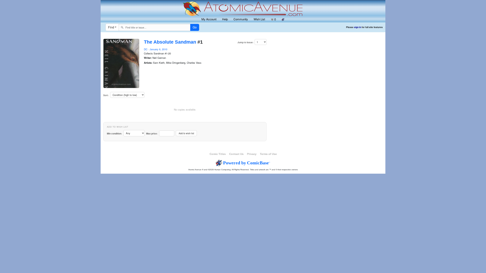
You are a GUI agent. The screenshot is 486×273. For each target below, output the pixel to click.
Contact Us (236, 153)
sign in (357, 27)
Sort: (106, 95)
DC (145, 49)
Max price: (152, 133)
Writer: (148, 57)
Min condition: (114, 133)
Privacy (251, 153)
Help (225, 19)
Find (111, 27)
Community (241, 19)
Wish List (259, 19)
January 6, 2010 (158, 49)
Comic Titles (218, 153)
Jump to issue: (245, 42)
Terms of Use (268, 153)
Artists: (148, 62)
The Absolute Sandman (170, 42)
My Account (208, 19)
